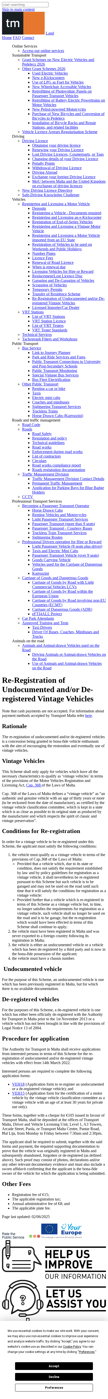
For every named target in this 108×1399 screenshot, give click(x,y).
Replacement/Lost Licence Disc (57, 276)
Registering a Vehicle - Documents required (66, 213)
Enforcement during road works (57, 452)
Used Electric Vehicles (50, 73)
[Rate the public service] (21, 1238)
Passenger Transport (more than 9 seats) (63, 524)
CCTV (27, 497)
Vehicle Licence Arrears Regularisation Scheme (59, 132)
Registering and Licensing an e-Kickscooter (66, 217)
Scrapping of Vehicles (49, 285)
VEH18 (18, 1084)
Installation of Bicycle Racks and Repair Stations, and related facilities (64, 125)
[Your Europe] (62, 1238)
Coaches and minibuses (50, 402)
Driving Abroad (44, 172)
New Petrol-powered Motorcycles (59, 109)
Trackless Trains (45, 411)
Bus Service (31, 348)
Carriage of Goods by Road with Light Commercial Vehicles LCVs (63, 584)
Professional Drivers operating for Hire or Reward (61, 542)
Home (7, 38)
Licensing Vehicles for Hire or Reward (62, 271)
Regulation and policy (49, 438)
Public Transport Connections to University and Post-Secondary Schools (66, 363)
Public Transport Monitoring (54, 370)
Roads (27, 429)
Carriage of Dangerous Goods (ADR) (62, 609)
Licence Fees (42, 258)
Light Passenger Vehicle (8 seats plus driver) (67, 546)
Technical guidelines (48, 443)
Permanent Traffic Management (57, 483)
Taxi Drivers (42, 627)
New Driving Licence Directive (47, 190)
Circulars (39, 461)
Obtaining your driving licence (56, 145)
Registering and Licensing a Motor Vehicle (56, 204)
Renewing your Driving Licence (58, 150)
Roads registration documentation (58, 470)
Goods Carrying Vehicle (51, 560)
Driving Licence (35, 141)
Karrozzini (40, 573)
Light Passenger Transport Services (60, 519)
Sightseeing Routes (47, 537)
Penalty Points (43, 163)
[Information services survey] (54, 1277)
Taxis (36, 393)
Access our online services (43, 51)
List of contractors (46, 456)
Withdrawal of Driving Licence (57, 168)
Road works (41, 447)
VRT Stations (33, 312)
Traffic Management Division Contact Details (68, 479)
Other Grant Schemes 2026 (43, 69)
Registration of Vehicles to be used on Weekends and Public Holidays (62, 246)
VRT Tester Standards (49, 330)
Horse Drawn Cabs (47, 510)
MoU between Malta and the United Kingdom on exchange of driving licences (68, 183)
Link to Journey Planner (51, 352)
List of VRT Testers (48, 325)
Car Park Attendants (38, 618)
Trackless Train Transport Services (59, 533)
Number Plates (44, 253)
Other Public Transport (40, 384)
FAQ (17, 38)
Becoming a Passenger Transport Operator (55, 506)
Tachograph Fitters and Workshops (49, 339)
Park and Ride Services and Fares (58, 357)
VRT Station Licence (49, 321)
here (88, 715)
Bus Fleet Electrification (51, 379)
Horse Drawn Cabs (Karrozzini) (57, 416)
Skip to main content (18, 9)
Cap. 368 (34, 785)
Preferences (54, 1387)
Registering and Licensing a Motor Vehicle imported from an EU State (66, 237)
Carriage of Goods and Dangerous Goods (55, 578)
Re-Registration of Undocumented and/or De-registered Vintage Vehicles (68, 300)
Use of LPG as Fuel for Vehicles (58, 82)
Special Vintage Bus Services (55, 375)
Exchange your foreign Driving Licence (63, 177)
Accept (54, 1366)
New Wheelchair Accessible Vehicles (61, 87)
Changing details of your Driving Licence (65, 159)
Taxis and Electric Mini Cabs (55, 551)
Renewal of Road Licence (53, 262)
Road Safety (42, 434)
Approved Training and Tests (45, 623)
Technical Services (37, 334)
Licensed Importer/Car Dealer (55, 307)
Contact (28, 38)
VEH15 (18, 1093)
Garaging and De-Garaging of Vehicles (63, 280)
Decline (54, 1377)
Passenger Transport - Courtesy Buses (62, 528)
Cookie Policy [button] (72, 1346)
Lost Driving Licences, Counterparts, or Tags (68, 154)
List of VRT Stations (48, 316)
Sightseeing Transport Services (56, 407)
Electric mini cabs (46, 397)
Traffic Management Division (45, 474)
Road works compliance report (56, 465)
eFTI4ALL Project (47, 614)
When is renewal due (49, 267)
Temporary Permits (47, 289)
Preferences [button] (87, 1352)
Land (50, 33)
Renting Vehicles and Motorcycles (59, 515)
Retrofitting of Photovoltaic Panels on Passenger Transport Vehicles (62, 93)
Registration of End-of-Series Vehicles (62, 222)
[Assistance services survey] (54, 1315)
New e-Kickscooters (48, 78)
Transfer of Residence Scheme (56, 294)
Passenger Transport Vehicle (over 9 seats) (65, 555)
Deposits (39, 208)
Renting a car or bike (48, 388)
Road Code (31, 425)
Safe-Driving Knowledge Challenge (50, 195)
